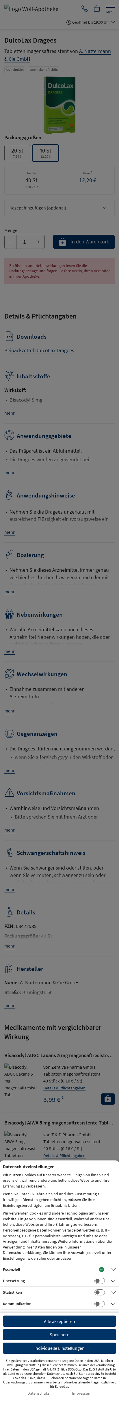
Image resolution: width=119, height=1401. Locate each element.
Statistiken (12, 1292)
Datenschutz (38, 1393)
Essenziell (11, 1269)
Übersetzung (14, 1280)
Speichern (60, 1334)
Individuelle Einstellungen (59, 1348)
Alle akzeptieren (59, 1321)
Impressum (82, 1393)
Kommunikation (17, 1303)
